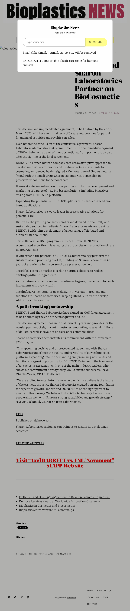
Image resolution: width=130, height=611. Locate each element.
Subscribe (96, 42)
